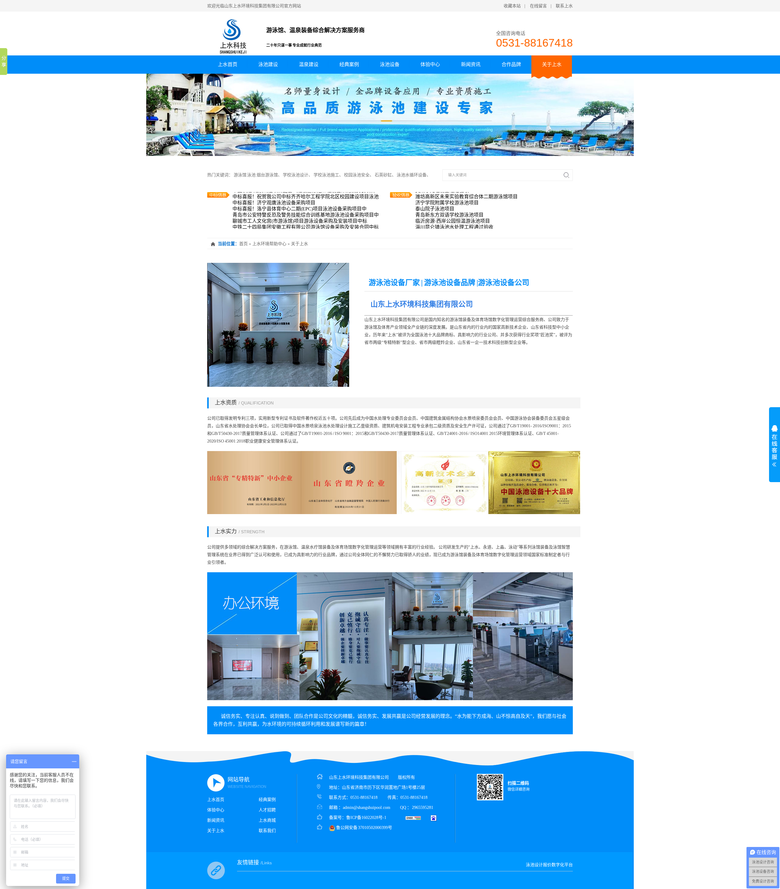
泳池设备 (389, 64)
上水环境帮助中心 (269, 244)
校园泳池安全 (357, 175)
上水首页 (227, 64)
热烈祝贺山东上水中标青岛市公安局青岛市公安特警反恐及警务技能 (305, 225)
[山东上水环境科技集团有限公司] (233, 35)
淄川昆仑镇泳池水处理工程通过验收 (454, 213)
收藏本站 (512, 6)
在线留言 (538, 6)
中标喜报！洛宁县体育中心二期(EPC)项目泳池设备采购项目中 (299, 195)
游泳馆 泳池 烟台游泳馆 (256, 175)
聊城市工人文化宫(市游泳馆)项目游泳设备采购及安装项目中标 (299, 207)
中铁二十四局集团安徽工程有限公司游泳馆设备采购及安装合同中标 (305, 213)
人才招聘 (267, 810)
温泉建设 (308, 64)
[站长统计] (413, 817)
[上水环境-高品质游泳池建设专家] (390, 115)
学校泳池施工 (326, 175)
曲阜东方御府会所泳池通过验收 (449, 219)
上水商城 (267, 820)
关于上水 (552, 64)
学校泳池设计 (295, 175)
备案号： (337, 817)
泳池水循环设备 (412, 175)
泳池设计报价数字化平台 (549, 865)
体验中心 (430, 64)
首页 (243, 244)
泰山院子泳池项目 (434, 195)
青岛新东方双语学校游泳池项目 (449, 201)
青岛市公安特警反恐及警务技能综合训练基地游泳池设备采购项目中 (305, 201)
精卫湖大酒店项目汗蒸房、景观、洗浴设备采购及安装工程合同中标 (305, 219)
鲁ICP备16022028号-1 (366, 817)
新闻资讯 (470, 64)
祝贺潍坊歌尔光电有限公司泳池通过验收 (459, 225)
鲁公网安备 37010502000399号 (363, 827)
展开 (774, 446)
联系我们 (267, 830)
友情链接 (254, 862)
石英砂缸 (383, 175)
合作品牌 (511, 64)
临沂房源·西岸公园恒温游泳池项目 (452, 207)
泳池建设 (268, 64)
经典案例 (349, 64)
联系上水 (564, 6)
